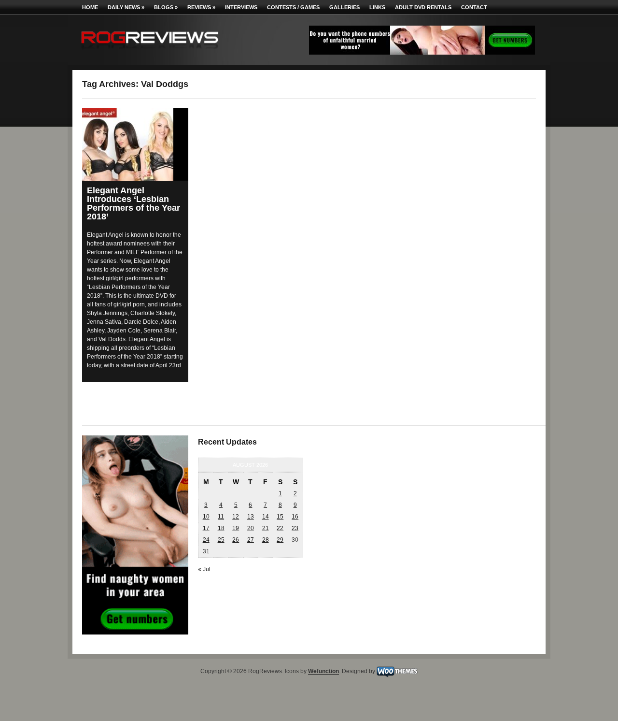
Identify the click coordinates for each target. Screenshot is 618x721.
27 (250, 539)
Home (90, 7)
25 (221, 539)
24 (206, 539)
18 (221, 528)
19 (235, 528)
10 (206, 516)
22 (280, 528)
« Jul (204, 569)
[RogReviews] (149, 51)
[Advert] (422, 52)
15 (280, 516)
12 (235, 516)
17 (206, 528)
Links (377, 7)
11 (221, 516)
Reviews (201, 7)
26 (235, 539)
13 (250, 516)
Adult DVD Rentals (423, 7)
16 (295, 516)
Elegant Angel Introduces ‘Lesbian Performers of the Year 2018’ (133, 203)
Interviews (241, 7)
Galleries (344, 7)
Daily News (126, 7)
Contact (474, 7)
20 (250, 528)
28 (265, 539)
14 (265, 516)
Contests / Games (293, 7)
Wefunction (323, 671)
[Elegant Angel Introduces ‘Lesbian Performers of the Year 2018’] (135, 144)
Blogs (166, 7)
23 (295, 528)
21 (265, 528)
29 (280, 539)
